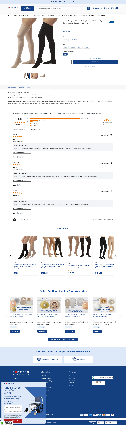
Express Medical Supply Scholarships (47, 381)
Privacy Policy (18, 417)
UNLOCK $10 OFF (13, 421)
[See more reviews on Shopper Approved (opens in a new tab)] (22, 157)
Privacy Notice (45, 390)
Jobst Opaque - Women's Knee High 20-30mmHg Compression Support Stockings (25, 266)
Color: (65, 37)
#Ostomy (13, 327)
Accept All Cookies (111, 423)
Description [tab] (12, 87)
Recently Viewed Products (73, 381)
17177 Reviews (21, 125)
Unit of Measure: (68, 52)
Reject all (100, 423)
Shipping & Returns (46, 387)
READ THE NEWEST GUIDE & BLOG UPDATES (63, 339)
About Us (43, 392)
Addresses (72, 378)
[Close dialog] (43, 384)
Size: (65, 44)
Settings (92, 423)
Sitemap (71, 385)
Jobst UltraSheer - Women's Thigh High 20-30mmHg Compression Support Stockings (52, 266)
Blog (42, 397)
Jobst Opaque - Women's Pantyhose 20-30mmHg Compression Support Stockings (106, 266)
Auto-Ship (43, 376)
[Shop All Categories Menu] (22, 8)
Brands (43, 400)
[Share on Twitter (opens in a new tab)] (20, 157)
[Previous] (10, 255)
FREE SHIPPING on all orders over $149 (64, 2)
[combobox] (6, 411)
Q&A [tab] (28, 87)
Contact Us (44, 395)
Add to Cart (95, 62)
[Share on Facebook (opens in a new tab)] (18, 157)
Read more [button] (15, 331)
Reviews (43, 402)
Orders (71, 376)
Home (9, 15)
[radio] (63, 118)
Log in (51, 414)
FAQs (42, 385)
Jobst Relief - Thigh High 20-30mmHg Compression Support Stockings (79, 266)
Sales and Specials (46, 378)
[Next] (115, 255)
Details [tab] (21, 87)
